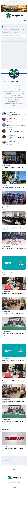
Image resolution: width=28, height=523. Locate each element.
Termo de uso (7, 460)
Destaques (4, 446)
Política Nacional (11, 112)
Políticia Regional (6, 165)
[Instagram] (13, 487)
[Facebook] (15, 487)
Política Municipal (6, 271)
